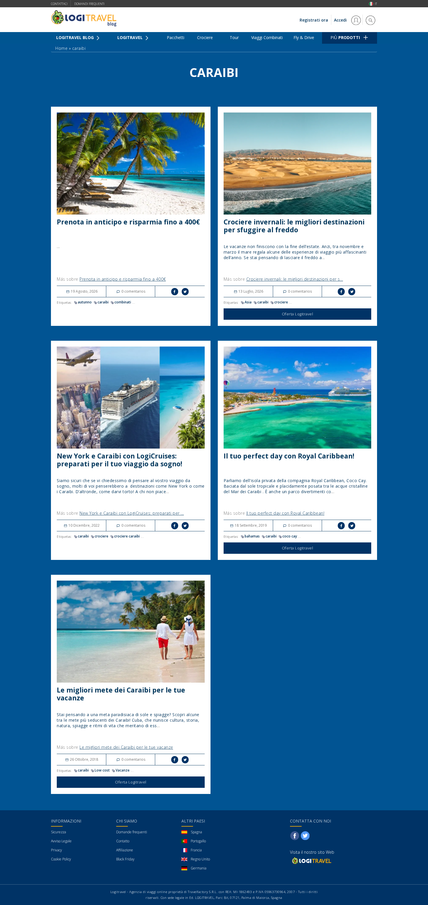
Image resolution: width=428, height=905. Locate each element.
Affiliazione (124, 850)
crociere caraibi (127, 536)
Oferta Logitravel (297, 314)
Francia (196, 850)
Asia (248, 302)
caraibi (103, 302)
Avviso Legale (61, 841)
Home (61, 48)
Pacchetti (175, 37)
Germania (198, 868)
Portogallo (198, 841)
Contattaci (59, 4)
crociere (281, 302)
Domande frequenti (131, 832)
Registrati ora (314, 20)
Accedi (341, 20)
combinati (122, 302)
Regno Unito (200, 859)
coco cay (289, 536)
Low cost (102, 770)
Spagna (196, 832)
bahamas (252, 536)
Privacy (56, 850)
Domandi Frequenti (89, 4)
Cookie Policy (61, 859)
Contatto (122, 841)
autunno (85, 302)
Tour (234, 37)
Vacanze (123, 770)
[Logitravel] (311, 860)
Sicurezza (58, 832)
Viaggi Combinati (267, 37)
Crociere (205, 37)
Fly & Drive (303, 37)
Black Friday (125, 859)
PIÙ (345, 37)
